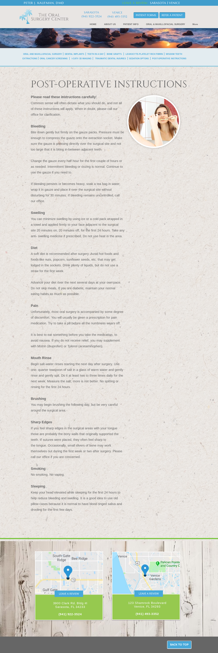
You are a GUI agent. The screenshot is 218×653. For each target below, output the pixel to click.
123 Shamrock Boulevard (147, 603)
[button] (109, 24)
